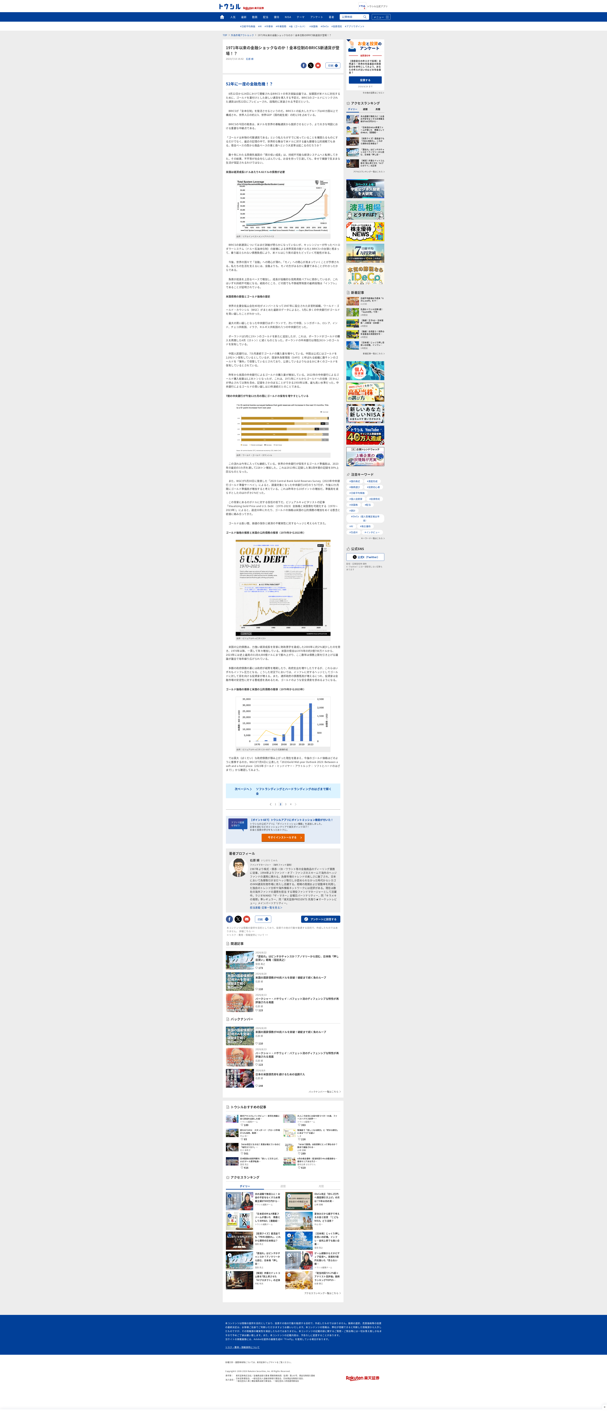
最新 (243, 17)
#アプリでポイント (355, 26)
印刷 (330, 65)
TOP (225, 35)
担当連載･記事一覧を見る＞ (266, 907)
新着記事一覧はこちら (373, 353)
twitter (311, 65)
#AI (260, 26)
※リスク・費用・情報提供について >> (247, 934)
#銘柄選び (354, 487)
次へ (296, 804)
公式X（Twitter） (369, 557)
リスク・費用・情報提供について (242, 1347)
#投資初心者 (373, 487)
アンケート (316, 17)
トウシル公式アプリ (377, 6)
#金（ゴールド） (298, 26)
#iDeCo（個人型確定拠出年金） (365, 518)
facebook (304, 65)
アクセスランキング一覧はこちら (321, 1293)
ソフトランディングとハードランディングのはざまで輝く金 (294, 791)
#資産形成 (372, 481)
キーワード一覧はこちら (372, 538)
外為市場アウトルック (242, 35)
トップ (222, 17)
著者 (331, 17)
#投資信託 (336, 26)
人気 (233, 17)
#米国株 (314, 26)
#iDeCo (325, 26)
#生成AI (353, 532)
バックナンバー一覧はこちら (324, 1091)
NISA (288, 17)
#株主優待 (365, 526)
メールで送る (318, 65)
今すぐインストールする (282, 837)
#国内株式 (354, 481)
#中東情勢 (281, 26)
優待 (276, 17)
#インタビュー (372, 532)
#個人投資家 (355, 498)
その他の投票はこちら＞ (373, 92)
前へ (270, 804)
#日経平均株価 (247, 26)
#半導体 (269, 26)
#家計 (352, 510)
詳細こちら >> (246, 931)
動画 (254, 17)
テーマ (301, 17)
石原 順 (249, 59)
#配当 (368, 504)
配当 (265, 17)
